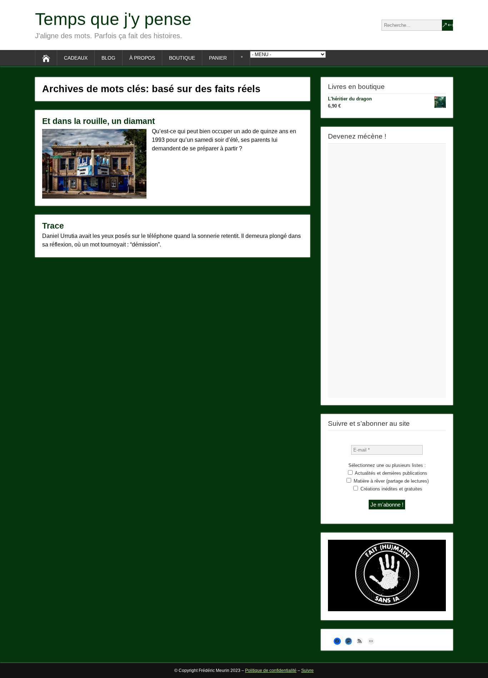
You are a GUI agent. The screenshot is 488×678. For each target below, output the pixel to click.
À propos (142, 58)
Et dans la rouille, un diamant (98, 121)
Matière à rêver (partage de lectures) (390, 481)
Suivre (307, 670)
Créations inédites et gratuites (390, 489)
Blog (108, 58)
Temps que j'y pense (113, 19)
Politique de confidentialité (271, 670)
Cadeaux (76, 58)
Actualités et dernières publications (390, 473)
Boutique (182, 58)
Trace (53, 225)
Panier (218, 58)
